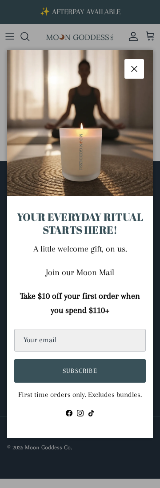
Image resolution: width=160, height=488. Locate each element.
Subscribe (80, 370)
